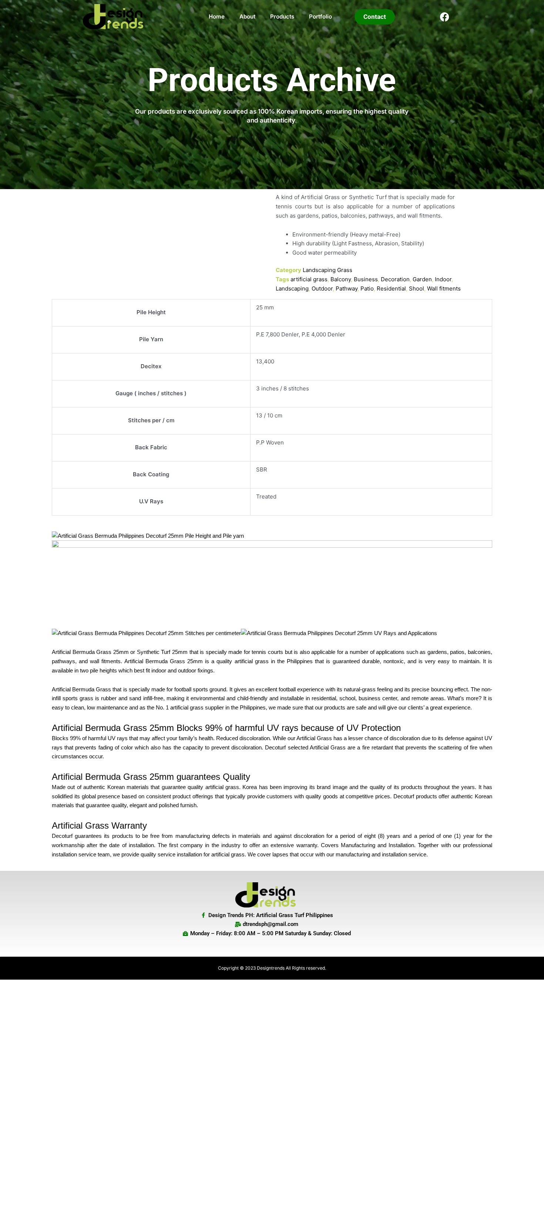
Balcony (340, 279)
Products (282, 16)
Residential (391, 288)
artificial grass (309, 279)
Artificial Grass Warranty (99, 825)
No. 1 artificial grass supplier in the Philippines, (211, 707)
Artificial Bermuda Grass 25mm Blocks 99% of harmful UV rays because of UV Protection (226, 728)
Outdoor (322, 288)
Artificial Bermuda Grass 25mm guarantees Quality (152, 777)
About (247, 16)
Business (366, 279)
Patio (367, 288)
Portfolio (320, 16)
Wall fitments (444, 288)
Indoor (443, 279)
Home (217, 16)
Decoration (395, 279)
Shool (416, 288)
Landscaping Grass (327, 269)
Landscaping (292, 288)
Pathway (346, 288)
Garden (422, 279)
